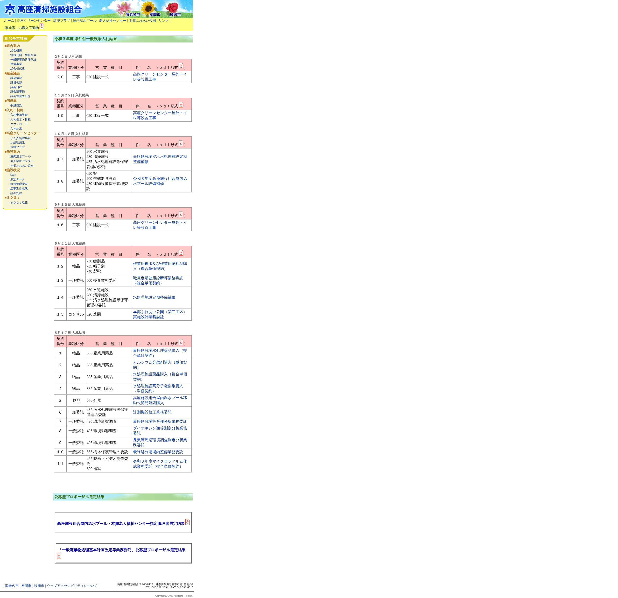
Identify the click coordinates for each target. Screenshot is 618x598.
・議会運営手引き (18, 96)
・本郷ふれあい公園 (19, 165)
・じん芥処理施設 (18, 138)
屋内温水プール (85, 20)
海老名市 (12, 586)
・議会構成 (13, 78)
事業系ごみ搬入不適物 (22, 28)
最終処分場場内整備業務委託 (158, 452)
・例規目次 (13, 105)
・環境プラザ (15, 147)
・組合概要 (13, 50)
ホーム (9, 20)
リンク (164, 20)
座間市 (26, 586)
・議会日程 (13, 87)
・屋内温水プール (18, 156)
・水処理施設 (15, 142)
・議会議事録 (15, 91)
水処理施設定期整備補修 (154, 297)
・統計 (10, 175)
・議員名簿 (13, 82)
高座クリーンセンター (34, 20)
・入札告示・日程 (18, 119)
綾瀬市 (39, 586)
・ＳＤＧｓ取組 (16, 202)
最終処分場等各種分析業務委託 (160, 421)
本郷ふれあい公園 (142, 20)
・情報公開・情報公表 (20, 55)
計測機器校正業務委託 (152, 412)
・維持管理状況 (16, 184)
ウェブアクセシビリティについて (72, 586)
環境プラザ (61, 20)
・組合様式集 (15, 68)
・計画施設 (13, 193)
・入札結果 (13, 128)
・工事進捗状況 (16, 188)
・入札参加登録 (16, 115)
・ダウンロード (16, 124)
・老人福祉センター (19, 161)
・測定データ (15, 179)
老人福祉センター (112, 20)
